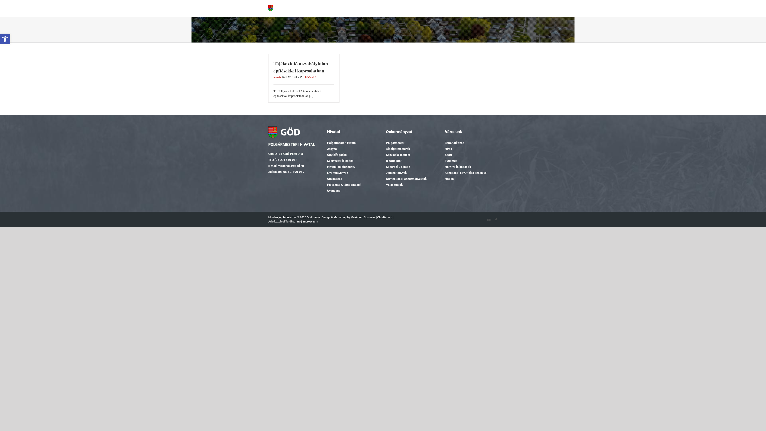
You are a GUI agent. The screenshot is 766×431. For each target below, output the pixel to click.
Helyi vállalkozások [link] (458, 167)
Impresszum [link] (310, 221)
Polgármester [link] (395, 143)
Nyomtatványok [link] (337, 173)
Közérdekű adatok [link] (398, 167)
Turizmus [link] (451, 161)
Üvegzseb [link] (333, 191)
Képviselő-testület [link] (398, 155)
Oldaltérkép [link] (384, 217)
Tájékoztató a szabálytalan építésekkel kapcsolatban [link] (300, 67)
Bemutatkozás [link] (454, 143)
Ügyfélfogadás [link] (337, 155)
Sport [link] (448, 155)
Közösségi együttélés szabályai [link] (466, 173)
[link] (5, 39)
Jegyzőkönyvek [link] (396, 173)
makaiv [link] (277, 77)
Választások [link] (394, 185)
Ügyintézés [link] (334, 179)
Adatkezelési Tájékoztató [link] (284, 221)
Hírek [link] (448, 149)
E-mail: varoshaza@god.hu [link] (286, 166)
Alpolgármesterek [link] (398, 149)
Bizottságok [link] (394, 161)
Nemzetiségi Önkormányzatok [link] (406, 179)
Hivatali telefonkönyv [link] (341, 167)
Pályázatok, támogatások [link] (344, 185)
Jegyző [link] (332, 149)
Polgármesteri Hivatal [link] (341, 143)
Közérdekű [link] (310, 77)
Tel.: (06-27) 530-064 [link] (282, 160)
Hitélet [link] (449, 179)
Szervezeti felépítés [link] (340, 161)
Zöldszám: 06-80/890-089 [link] (286, 172)
